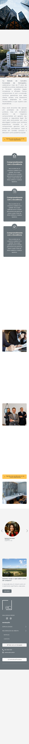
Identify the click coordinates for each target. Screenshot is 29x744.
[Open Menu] (27, 4)
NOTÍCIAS (6, 635)
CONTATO (7, 639)
